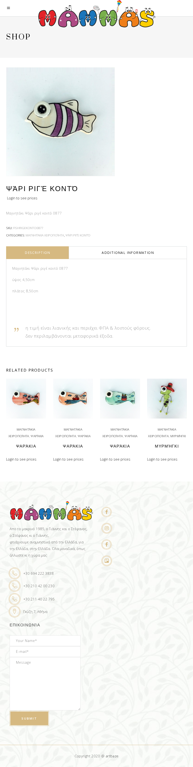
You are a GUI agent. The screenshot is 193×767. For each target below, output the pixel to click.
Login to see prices (22, 198)
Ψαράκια (37, 436)
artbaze (112, 756)
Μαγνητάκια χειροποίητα (45, 235)
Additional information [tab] (128, 252)
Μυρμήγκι (178, 436)
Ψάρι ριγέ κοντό (77, 235)
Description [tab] (37, 252)
